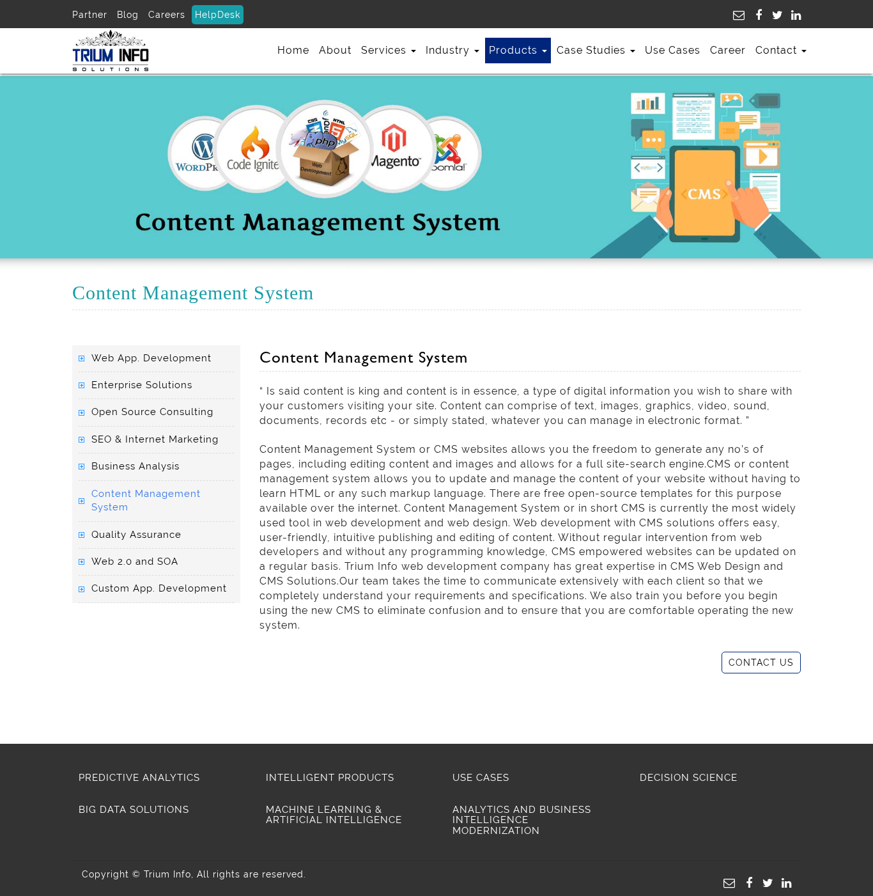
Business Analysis (135, 466)
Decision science (689, 777)
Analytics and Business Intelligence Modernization (521, 820)
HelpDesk (217, 15)
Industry (449, 50)
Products (515, 50)
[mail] (737, 14)
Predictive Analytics (139, 777)
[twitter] (774, 14)
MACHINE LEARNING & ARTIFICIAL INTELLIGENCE (334, 815)
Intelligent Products (330, 777)
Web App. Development (151, 358)
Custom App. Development (159, 588)
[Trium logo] (110, 49)
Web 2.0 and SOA (134, 561)
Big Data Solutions (134, 809)
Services (385, 50)
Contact (777, 50)
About (335, 50)
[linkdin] (793, 14)
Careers (166, 15)
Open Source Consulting (152, 412)
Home (293, 50)
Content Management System (146, 500)
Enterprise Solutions (141, 385)
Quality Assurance (136, 534)
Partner (89, 15)
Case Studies (593, 50)
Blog (128, 15)
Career (728, 50)
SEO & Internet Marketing (155, 439)
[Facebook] (756, 14)
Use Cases (672, 50)
